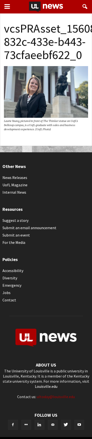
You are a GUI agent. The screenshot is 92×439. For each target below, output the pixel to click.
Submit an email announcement (29, 227)
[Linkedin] (39, 425)
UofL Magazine (14, 184)
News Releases (14, 177)
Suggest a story (15, 220)
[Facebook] (13, 425)
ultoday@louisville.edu (56, 396)
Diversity (9, 277)
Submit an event (16, 235)
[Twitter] (66, 425)
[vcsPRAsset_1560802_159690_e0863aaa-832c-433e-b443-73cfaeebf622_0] (46, 116)
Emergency (11, 285)
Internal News (14, 192)
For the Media (13, 242)
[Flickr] (26, 425)
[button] (85, 6)
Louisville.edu (46, 386)
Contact (9, 299)
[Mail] (53, 425)
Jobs (6, 292)
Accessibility (12, 270)
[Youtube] (79, 425)
